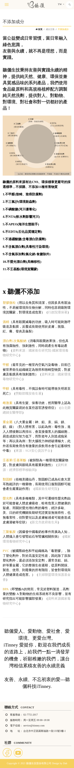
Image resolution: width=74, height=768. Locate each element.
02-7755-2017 (30, 714)
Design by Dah (59, 763)
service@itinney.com (34, 725)
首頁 (40, 29)
